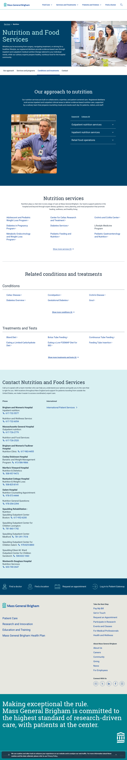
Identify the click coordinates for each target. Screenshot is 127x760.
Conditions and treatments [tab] (48, 71)
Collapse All (85, 117)
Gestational (58, 300)
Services (7, 24)
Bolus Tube (57, 337)
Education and (16, 629)
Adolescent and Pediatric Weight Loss (18, 219)
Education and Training (43, 5)
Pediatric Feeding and (60, 235)
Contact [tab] (65, 71)
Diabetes (59, 225)
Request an (105, 617)
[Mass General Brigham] (20, 607)
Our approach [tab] (8, 71)
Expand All (75, 117)
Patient (10, 618)
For (100, 670)
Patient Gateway (95, 5)
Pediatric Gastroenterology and (107, 235)
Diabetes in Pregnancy (17, 227)
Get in (99, 613)
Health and (103, 635)
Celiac (13, 295)
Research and (17, 624)
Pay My (98, 608)
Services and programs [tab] (26, 71)
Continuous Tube (101, 337)
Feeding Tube (100, 342)
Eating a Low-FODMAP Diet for (62, 344)
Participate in (104, 622)
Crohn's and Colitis (106, 217)
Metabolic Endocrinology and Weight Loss (18, 237)
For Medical (105, 631)
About (97, 648)
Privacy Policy (52, 756)
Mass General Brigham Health (23, 635)
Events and (102, 626)
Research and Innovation (24, 5)
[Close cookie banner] (116, 755)
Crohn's (96, 295)
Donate (108, 5)
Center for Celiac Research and (63, 219)
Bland (11, 337)
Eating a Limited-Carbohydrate (20, 344)
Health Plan (7, 5)
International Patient (61, 407)
